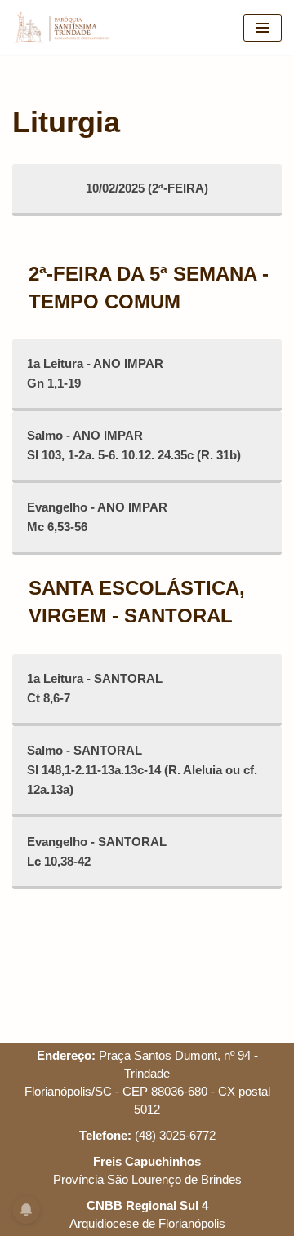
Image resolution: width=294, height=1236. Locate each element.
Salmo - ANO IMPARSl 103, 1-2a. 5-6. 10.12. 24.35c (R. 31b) (134, 445)
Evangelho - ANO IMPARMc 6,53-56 (97, 517)
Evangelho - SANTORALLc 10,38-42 (97, 851)
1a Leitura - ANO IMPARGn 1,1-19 (95, 373)
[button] (35, 52)
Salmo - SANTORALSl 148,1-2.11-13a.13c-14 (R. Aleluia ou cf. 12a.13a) (142, 769)
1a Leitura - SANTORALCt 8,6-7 (95, 688)
